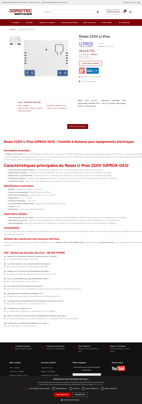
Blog (138, 2)
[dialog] (71, 390)
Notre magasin (23, 105)
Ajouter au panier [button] (90, 63)
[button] (71, 400)
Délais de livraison (25, 111)
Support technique (48, 371)
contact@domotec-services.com (56, 2)
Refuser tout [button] (80, 395)
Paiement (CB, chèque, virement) (30, 108)
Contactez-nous (47, 368)
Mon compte (14, 368)
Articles (12, 29)
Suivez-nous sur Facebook (57, 108)
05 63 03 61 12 (35, 2)
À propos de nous (129, 2)
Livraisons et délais (16, 371)
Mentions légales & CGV (18, 375)
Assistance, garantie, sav (56, 105)
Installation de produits (50, 375)
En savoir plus (98, 384)
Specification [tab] (78, 126)
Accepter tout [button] (62, 395)
